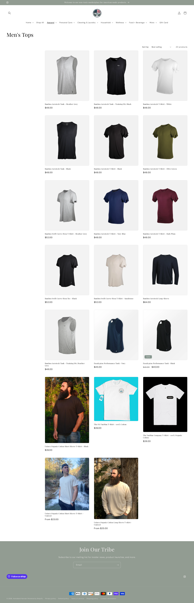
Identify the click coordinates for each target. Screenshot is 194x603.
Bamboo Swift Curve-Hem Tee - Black (61, 298)
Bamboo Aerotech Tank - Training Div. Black (112, 104)
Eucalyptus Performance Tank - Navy (109, 363)
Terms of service (77, 598)
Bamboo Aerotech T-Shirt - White (157, 104)
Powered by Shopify (35, 598)
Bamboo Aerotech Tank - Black (58, 169)
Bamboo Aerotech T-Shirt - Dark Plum (159, 234)
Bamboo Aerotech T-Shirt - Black (108, 169)
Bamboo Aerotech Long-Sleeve (156, 298)
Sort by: (145, 47)
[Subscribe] (118, 565)
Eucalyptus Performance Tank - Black (159, 363)
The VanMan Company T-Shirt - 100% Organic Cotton (162, 436)
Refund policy (63, 598)
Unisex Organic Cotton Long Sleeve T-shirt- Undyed (112, 523)
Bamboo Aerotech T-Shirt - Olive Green (160, 169)
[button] (9, 13)
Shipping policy (92, 598)
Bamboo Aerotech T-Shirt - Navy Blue (110, 234)
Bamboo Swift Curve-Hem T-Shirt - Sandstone (113, 298)
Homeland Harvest (20, 598)
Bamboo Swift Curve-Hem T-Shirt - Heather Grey (66, 234)
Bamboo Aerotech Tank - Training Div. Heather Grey (65, 364)
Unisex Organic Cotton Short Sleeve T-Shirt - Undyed (64, 514)
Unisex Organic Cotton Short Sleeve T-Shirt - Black (66, 446)
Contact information (108, 598)
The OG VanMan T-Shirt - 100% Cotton (110, 424)
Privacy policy (50, 598)
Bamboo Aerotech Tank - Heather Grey (61, 104)
